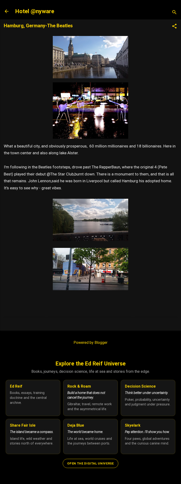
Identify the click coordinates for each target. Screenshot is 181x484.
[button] (174, 26)
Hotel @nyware (34, 11)
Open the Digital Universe (90, 463)
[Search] (174, 13)
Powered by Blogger (90, 342)
